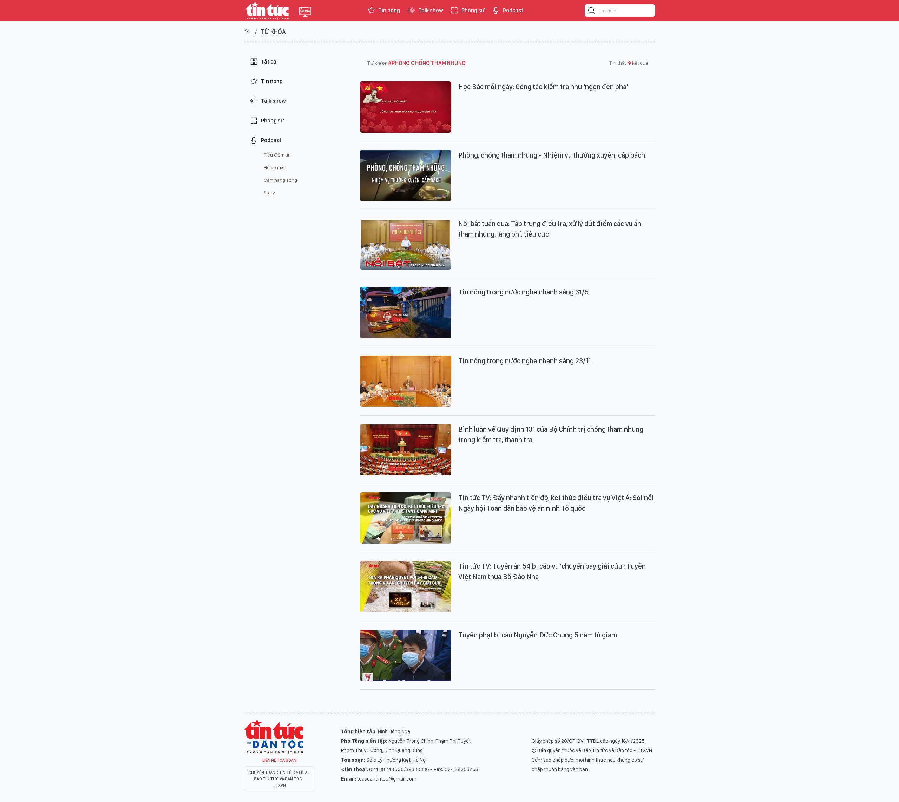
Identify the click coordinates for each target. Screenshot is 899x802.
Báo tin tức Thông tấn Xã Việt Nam (305, 17)
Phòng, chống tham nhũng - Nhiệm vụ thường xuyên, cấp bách (551, 155)
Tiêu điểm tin (277, 155)
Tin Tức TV (273, 736)
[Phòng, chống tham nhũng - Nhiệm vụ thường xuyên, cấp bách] (405, 175)
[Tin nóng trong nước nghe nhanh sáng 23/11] (405, 381)
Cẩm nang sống (280, 180)
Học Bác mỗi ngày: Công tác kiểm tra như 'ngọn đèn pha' (543, 86)
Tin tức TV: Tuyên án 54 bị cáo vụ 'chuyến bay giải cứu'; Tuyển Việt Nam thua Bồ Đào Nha (552, 571)
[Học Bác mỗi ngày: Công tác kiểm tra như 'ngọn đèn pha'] (405, 107)
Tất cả (268, 61)
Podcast (513, 10)
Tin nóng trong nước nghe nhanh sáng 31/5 (523, 292)
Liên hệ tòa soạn (279, 760)
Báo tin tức (267, 10)
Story (269, 192)
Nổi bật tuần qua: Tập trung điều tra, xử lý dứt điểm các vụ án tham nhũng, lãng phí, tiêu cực (549, 228)
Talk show (430, 10)
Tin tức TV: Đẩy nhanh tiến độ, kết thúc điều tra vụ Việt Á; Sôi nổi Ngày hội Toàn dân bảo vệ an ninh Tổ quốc (556, 502)
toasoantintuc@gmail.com (386, 779)
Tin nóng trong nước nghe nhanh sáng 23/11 (524, 361)
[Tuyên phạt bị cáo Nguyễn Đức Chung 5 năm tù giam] (405, 655)
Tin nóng (389, 10)
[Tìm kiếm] (592, 11)
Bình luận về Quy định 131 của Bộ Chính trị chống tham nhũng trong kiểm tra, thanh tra (550, 434)
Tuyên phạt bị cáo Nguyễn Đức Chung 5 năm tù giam (537, 635)
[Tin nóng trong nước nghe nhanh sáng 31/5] (405, 312)
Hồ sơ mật (274, 167)
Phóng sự (473, 10)
